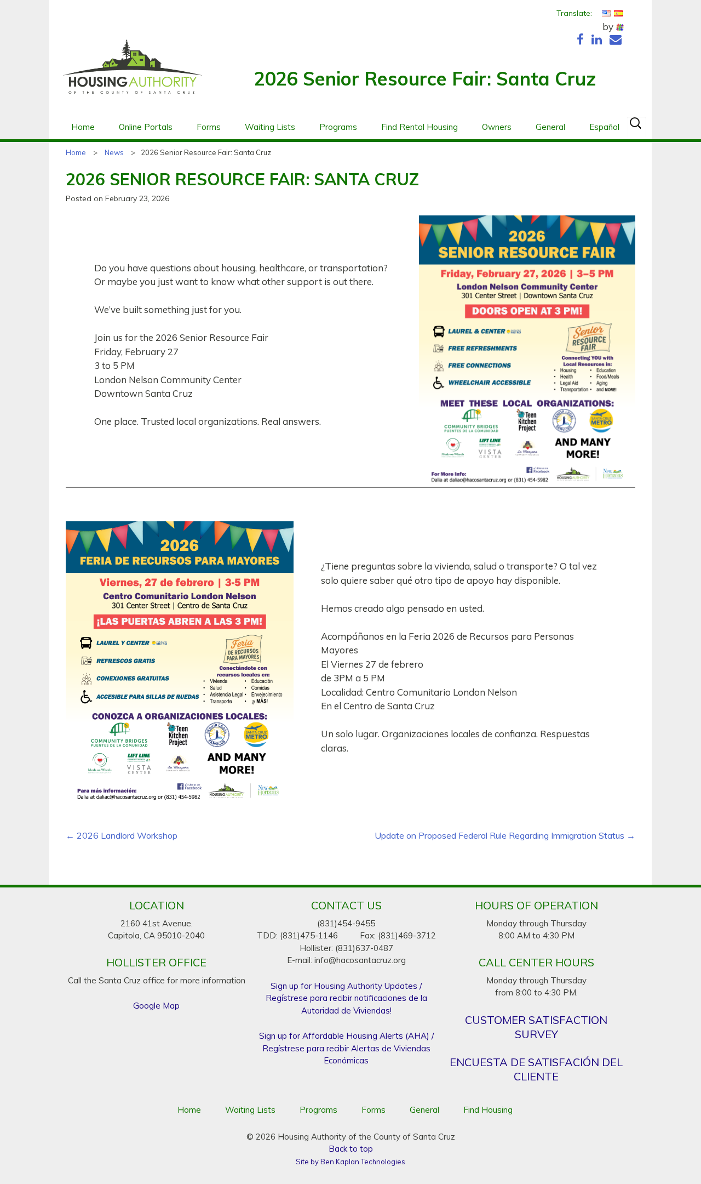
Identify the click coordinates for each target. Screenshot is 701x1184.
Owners (497, 127)
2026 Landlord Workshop (121, 835)
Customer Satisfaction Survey (536, 1027)
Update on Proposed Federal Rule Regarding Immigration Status (505, 835)
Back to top (351, 1148)
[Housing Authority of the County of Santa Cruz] (132, 72)
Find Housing (488, 1110)
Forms (209, 127)
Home (83, 127)
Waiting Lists (270, 127)
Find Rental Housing (419, 127)
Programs (338, 127)
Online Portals (146, 127)
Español (604, 127)
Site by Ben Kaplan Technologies (350, 1161)
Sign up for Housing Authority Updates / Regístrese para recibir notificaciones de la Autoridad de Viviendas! (346, 998)
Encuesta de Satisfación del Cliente (536, 1069)
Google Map (156, 1005)
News (114, 152)
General (550, 127)
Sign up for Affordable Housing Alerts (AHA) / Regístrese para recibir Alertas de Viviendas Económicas (346, 1048)
